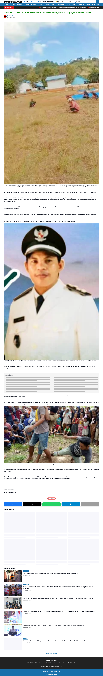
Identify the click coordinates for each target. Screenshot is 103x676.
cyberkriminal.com (57, 663)
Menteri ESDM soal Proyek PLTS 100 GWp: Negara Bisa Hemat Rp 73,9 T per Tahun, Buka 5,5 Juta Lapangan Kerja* (59, 611)
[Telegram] (51, 504)
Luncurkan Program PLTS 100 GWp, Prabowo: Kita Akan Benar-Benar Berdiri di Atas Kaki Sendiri (53, 625)
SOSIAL (54, 4)
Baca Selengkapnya (51, 653)
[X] (32, 504)
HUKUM (68, 4)
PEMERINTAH (95, 4)
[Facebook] (13, 504)
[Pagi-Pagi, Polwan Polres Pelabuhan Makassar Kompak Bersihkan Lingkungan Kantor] (13, 576)
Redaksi (43, 666)
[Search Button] (97, 1)
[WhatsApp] (71, 504)
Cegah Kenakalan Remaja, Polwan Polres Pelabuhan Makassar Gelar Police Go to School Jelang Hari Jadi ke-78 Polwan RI (47, 7)
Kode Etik (48, 666)
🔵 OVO (39, 1)
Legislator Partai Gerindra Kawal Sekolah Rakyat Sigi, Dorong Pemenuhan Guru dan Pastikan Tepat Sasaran (58, 598)
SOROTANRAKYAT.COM (32, 663)
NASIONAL (12, 4)
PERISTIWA (20, 4)
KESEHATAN (33, 4)
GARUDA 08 (66, 663)
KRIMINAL (74, 4)
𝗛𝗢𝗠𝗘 (6, 4)
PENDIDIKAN (61, 4)
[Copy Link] (90, 504)
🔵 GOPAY (26, 1)
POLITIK (88, 4)
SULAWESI (26, 571)
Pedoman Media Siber (56, 666)
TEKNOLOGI (81, 4)
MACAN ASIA (73, 663)
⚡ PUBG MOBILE (60, 1)
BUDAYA (41, 4)
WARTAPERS (49, 663)
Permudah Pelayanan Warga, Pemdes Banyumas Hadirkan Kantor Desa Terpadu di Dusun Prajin (54, 641)
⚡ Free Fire (68, 1)
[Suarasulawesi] (13, 2)
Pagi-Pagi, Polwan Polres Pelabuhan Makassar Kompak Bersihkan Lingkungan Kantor (50, 573)
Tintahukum (42, 663)
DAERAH (27, 4)
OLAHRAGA (47, 4)
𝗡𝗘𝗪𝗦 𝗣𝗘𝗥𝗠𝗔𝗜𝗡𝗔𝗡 (48, 1)
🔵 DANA (33, 1)
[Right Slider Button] (98, 4)
